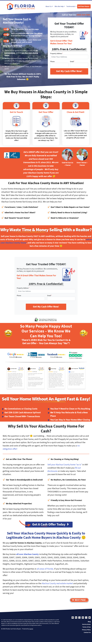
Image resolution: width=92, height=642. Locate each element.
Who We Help (59, 6)
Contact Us (87, 632)
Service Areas (86, 624)
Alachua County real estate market (57, 583)
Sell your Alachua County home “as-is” (64, 464)
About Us (49, 6)
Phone (52, 61)
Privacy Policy (86, 630)
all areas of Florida (45, 568)
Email (72, 61)
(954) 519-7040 (83, 14)
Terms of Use (86, 627)
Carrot (31, 629)
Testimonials (70, 6)
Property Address (56, 53)
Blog (89, 622)
